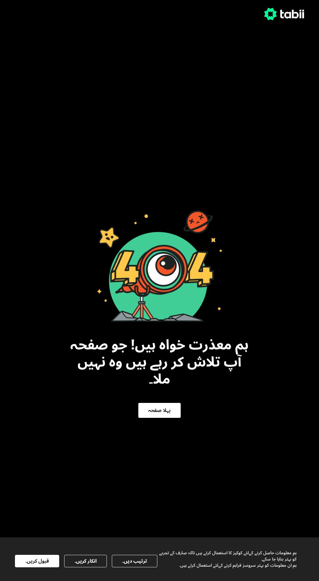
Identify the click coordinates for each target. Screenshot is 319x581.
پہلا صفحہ (159, 410)
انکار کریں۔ (85, 561)
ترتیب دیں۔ (134, 561)
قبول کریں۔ (37, 561)
